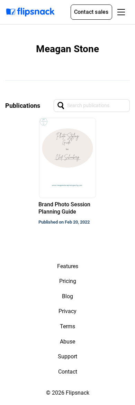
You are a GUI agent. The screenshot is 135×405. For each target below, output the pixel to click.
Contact (67, 371)
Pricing (67, 281)
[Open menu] (121, 12)
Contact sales (91, 12)
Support (67, 356)
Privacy (67, 311)
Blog (67, 296)
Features (67, 266)
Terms (67, 326)
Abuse (67, 341)
